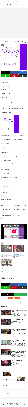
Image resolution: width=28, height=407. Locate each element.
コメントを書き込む (14, 389)
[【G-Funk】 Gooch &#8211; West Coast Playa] (18, 248)
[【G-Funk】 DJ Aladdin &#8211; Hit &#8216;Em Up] (6, 248)
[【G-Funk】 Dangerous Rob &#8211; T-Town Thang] (6, 262)
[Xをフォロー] (7, 294)
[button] (22, 75)
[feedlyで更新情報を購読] (20, 294)
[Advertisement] (14, 23)
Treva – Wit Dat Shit (5, 218)
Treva (13, 278)
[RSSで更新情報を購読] (14, 298)
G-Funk (3, 278)
